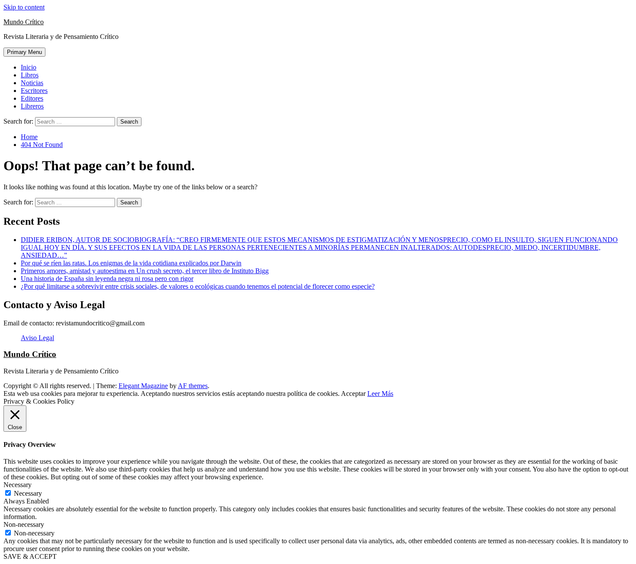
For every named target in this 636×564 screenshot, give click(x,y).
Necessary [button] (17, 484)
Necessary (28, 493)
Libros (30, 75)
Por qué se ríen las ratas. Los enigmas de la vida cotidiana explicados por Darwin (131, 263)
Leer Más (380, 393)
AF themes (193, 385)
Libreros (32, 106)
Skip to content (24, 7)
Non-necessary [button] (23, 524)
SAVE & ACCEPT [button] (30, 556)
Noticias (32, 82)
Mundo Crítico (23, 21)
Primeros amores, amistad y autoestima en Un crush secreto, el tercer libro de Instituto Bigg (145, 270)
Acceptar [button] (353, 393)
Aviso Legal (37, 337)
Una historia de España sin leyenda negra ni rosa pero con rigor (107, 278)
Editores (32, 98)
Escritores (34, 90)
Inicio (28, 67)
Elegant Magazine (143, 385)
